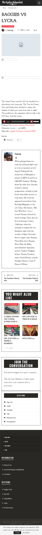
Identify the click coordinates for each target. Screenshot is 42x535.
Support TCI (28, 524)
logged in (17, 372)
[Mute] (31, 121)
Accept (17, 533)
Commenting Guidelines (14, 470)
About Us (8, 465)
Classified (9, 410)
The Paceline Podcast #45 (30, 279)
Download (30, 125)
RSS (33, 131)
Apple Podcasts (16, 131)
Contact (7, 474)
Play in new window (17, 125)
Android (27, 131)
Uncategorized (7, 26)
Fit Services (8, 508)
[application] (21, 121)
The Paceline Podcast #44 (11, 279)
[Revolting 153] (30, 330)
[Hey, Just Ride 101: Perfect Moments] (12, 330)
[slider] (36, 121)
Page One (10, 402)
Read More (26, 532)
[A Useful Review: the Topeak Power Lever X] (12, 308)
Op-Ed (9, 406)
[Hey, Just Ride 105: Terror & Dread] (30, 308)
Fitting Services (11, 418)
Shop (20, 524)
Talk (30, 326)
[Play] (4, 121)
